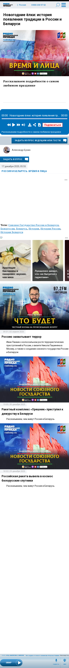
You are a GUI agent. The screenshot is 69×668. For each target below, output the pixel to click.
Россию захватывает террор (21, 336)
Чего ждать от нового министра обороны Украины (43, 655)
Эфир (64, 664)
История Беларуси (11, 232)
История (34, 228)
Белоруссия (7, 228)
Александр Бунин (21, 150)
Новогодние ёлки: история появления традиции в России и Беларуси (32, 19)
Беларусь (21, 228)
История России (50, 228)
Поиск (58, 5)
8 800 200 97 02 (38, 5)
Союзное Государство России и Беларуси (33, 225)
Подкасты (56, 664)
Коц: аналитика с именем (15, 655)
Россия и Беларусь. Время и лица (24, 171)
